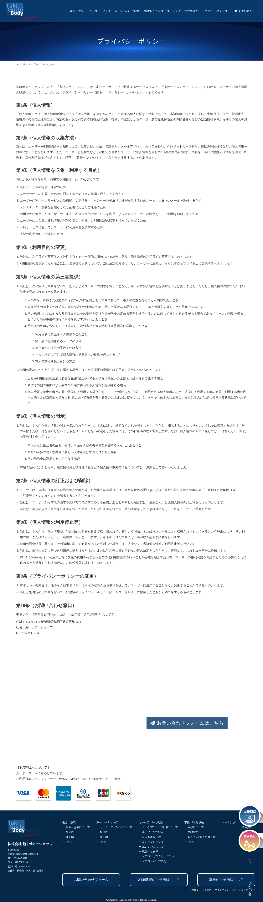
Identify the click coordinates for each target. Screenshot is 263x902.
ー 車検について (194, 827)
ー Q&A (67, 841)
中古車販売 (191, 11)
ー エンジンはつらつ (151, 846)
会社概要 (194, 890)
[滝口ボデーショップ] (22, 17)
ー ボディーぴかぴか (151, 832)
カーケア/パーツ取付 (127, 11)
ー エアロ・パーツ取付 (152, 861)
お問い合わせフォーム (91, 880)
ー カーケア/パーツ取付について (158, 827)
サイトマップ (222, 890)
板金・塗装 (77, 11)
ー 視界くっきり (148, 851)
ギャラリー (223, 11)
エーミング (174, 11)
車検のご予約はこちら (226, 880)
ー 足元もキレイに (150, 837)
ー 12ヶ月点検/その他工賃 (199, 837)
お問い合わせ (247, 11)
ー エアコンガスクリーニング (156, 856)
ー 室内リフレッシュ (151, 841)
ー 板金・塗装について (76, 827)
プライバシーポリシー (243, 890)
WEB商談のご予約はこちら (158, 880)
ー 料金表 (68, 832)
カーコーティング (100, 11)
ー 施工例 (68, 837)
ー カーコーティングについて (114, 827)
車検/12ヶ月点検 (153, 11)
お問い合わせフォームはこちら (190, 723)
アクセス (207, 11)
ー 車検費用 (191, 832)
